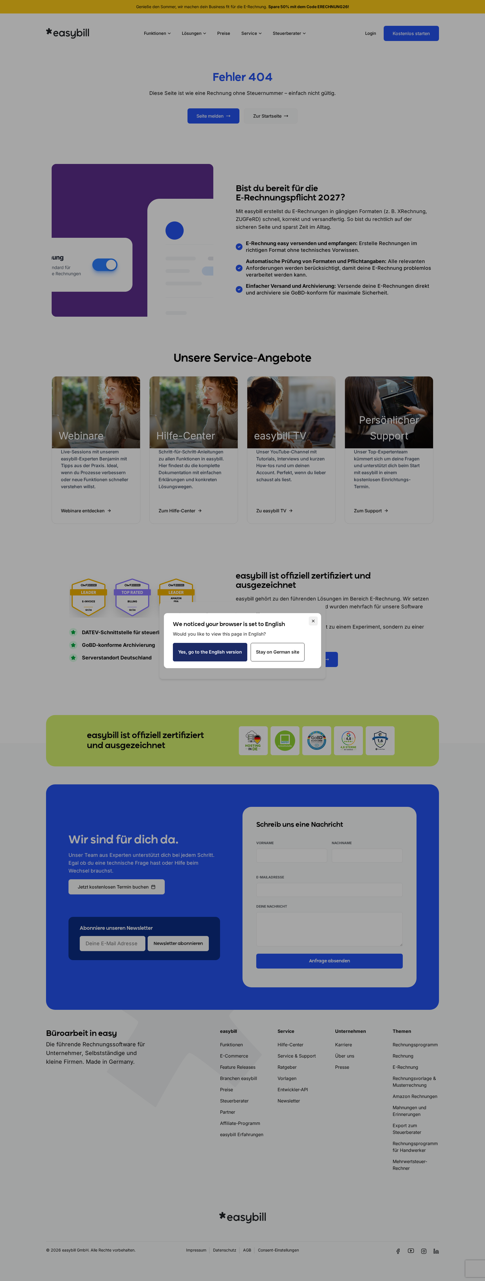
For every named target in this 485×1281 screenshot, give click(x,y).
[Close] (313, 620)
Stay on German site (277, 652)
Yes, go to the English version (210, 652)
